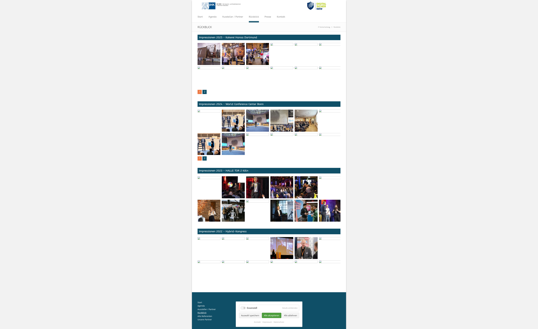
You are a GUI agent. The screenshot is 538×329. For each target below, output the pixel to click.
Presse (268, 16)
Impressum (267, 322)
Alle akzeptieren (271, 315)
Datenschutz (279, 322)
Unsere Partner (205, 319)
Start (200, 16)
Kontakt (281, 16)
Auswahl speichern (250, 315)
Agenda (212, 16)
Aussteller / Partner (232, 16)
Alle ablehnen (290, 315)
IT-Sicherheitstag (324, 27)
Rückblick (254, 16)
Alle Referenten (205, 316)
